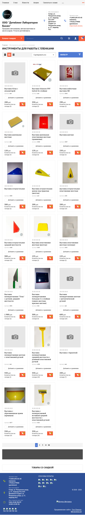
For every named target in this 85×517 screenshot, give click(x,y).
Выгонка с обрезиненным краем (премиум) (13, 413)
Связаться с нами (50, 3)
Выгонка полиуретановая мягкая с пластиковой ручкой (14, 355)
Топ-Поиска (76, 510)
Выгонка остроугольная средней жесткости (14, 243)
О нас (15, 3)
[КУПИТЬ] (22, 104)
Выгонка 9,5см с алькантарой (11, 90)
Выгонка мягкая (67, 135)
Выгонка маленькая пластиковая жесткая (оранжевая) (41, 137)
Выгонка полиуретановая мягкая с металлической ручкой (70, 297)
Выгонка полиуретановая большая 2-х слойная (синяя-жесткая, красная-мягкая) (41, 298)
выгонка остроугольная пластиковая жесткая (70, 190)
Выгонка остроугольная (14, 189)
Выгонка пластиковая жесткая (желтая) (41, 243)
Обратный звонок (76, 26)
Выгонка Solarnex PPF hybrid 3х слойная (41, 90)
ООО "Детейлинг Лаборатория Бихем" (20, 24)
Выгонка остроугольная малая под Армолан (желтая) (42, 191)
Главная (5, 3)
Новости (25, 3)
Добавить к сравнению (15, 98)
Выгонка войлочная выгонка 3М (68, 90)
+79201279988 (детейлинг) (75, 23)
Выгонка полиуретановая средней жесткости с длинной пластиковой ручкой (41, 357)
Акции (36, 3)
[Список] (5, 55)
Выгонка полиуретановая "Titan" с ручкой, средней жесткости (14, 297)
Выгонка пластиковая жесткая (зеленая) (69, 243)
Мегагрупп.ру (76, 512)
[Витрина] (9, 55)
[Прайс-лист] (13, 55)
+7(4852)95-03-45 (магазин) (76, 19)
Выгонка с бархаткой (68, 353)
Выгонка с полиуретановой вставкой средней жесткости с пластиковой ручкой (40, 415)
